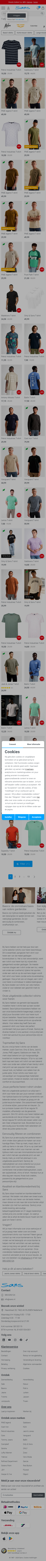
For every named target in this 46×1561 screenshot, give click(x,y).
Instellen (8, 817)
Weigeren (22, 817)
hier (38, 797)
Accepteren (36, 817)
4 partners (29, 769)
